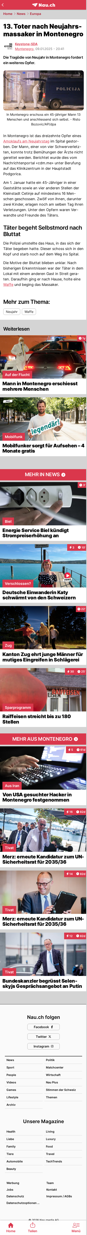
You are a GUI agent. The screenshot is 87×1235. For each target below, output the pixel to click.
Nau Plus (52, 1082)
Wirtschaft (53, 1075)
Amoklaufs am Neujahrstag (26, 141)
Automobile (14, 1161)
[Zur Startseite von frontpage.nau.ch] (43, 5)
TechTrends (54, 1161)
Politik (50, 1060)
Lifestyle (12, 1097)
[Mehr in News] (43, 474)
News (21, 14)
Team (50, 1183)
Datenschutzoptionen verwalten (24, 1203)
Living (50, 1131)
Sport (10, 1067)
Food (49, 1146)
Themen (51, 1097)
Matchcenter (55, 1067)
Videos (11, 1082)
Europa (35, 14)
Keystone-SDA (26, 44)
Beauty (11, 1168)
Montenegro (24, 49)
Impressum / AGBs (59, 1196)
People (11, 1075)
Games (11, 1089)
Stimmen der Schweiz (61, 1089)
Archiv (11, 1104)
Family (11, 1146)
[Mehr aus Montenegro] (43, 739)
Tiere (10, 1154)
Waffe (8, 284)
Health (10, 1131)
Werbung (12, 1183)
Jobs (9, 1189)
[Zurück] (2, 5)
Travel (50, 1154)
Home (7, 14)
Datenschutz (15, 1196)
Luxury (51, 1139)
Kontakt (51, 1189)
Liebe (10, 1139)
